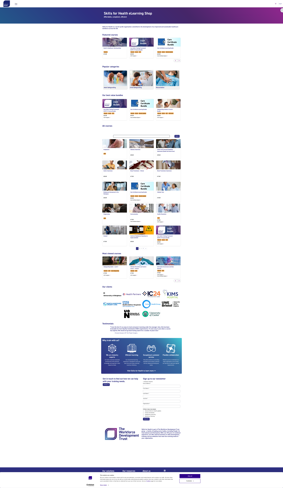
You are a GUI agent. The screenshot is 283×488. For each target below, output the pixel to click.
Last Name (146, 393)
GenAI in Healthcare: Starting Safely (112, 48)
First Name (146, 388)
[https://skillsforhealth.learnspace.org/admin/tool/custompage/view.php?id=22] (141, 78)
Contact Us (106, 384)
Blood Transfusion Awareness (164, 171)
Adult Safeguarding (110, 87)
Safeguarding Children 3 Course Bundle (165, 110)
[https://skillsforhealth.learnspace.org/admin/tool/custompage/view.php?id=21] (115, 78)
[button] (275, 3)
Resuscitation (160, 87)
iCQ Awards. (156, 433)
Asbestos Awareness (135, 149)
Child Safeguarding (136, 87)
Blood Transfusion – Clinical (137, 171)
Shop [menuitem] (16, 3)
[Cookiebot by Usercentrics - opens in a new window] (90, 485)
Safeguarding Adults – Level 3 (111, 267)
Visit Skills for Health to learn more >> (141, 371)
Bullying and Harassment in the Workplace (111, 193)
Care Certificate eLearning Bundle (165, 48)
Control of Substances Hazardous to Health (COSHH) (139, 237)
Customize (189, 480)
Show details (103, 485)
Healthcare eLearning (150, 414)
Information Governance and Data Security (165, 267)
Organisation (146, 403)
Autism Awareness (107, 171)
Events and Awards (149, 412)
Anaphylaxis (106, 149)
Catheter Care (160, 192)
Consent (105, 236)
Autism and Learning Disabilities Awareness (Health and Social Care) (166, 150)
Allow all (190, 476)
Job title (145, 398)
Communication (134, 214)
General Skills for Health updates (153, 411)
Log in (280, 3)
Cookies (148, 481)
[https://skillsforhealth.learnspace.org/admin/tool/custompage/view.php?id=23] (167, 78)
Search (177, 136)
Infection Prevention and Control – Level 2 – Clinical (138, 267)
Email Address (147, 383)
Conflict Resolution (161, 214)
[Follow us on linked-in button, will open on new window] (165, 471)
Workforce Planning (150, 416)
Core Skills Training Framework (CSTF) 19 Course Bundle (138, 49)
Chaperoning (106, 214)
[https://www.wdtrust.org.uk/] (121, 434)
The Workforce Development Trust (168, 429)
